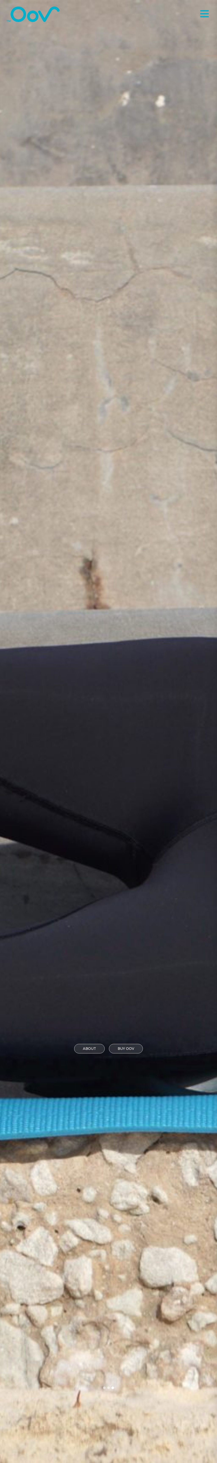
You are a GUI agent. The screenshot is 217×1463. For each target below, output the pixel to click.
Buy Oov (126, 1049)
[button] (104, 1388)
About (89, 1049)
